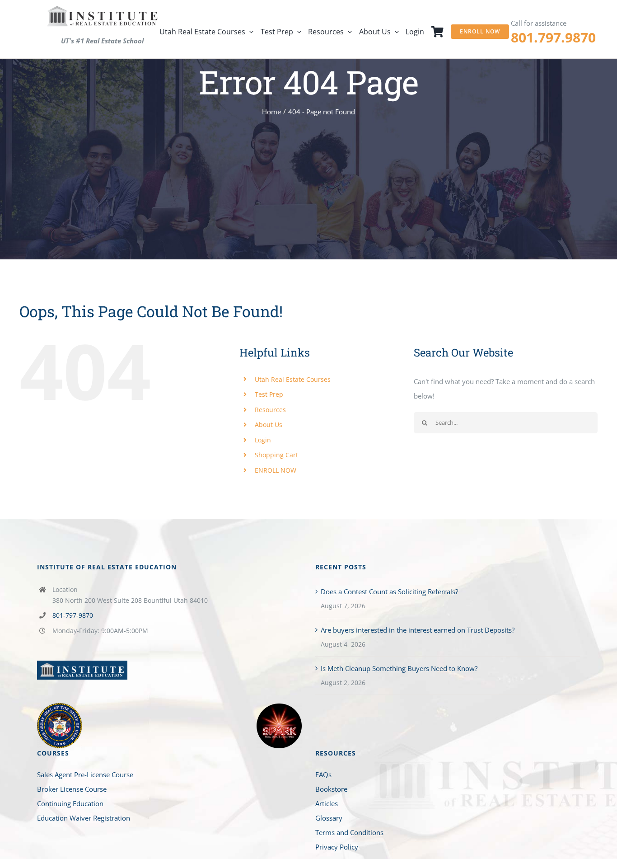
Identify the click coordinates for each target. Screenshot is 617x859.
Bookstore (331, 788)
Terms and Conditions (349, 832)
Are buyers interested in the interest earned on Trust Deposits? (417, 629)
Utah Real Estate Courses (293, 379)
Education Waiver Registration (83, 817)
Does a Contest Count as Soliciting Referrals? (389, 591)
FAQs (323, 774)
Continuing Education (70, 803)
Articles (326, 803)
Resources (270, 409)
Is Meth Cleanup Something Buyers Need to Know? (399, 668)
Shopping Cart (276, 455)
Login (263, 440)
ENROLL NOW (275, 470)
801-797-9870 (72, 615)
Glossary (328, 817)
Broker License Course (72, 788)
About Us (268, 424)
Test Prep (269, 394)
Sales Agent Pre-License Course (85, 774)
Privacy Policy (336, 846)
